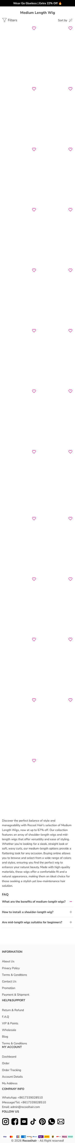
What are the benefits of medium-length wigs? (34, 902)
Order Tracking (11, 1070)
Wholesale (9, 1030)
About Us (8, 961)
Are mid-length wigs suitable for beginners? (32, 922)
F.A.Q (5, 1017)
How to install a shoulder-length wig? (27, 912)
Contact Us (9, 981)
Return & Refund (13, 1010)
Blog (5, 1037)
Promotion (8, 988)
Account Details (12, 1077)
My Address (9, 1083)
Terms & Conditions (14, 975)
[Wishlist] (34, 28)
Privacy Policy (11, 968)
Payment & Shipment (15, 995)
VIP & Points (10, 1023)
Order (5, 1063)
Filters (12, 20)
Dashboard (9, 1057)
